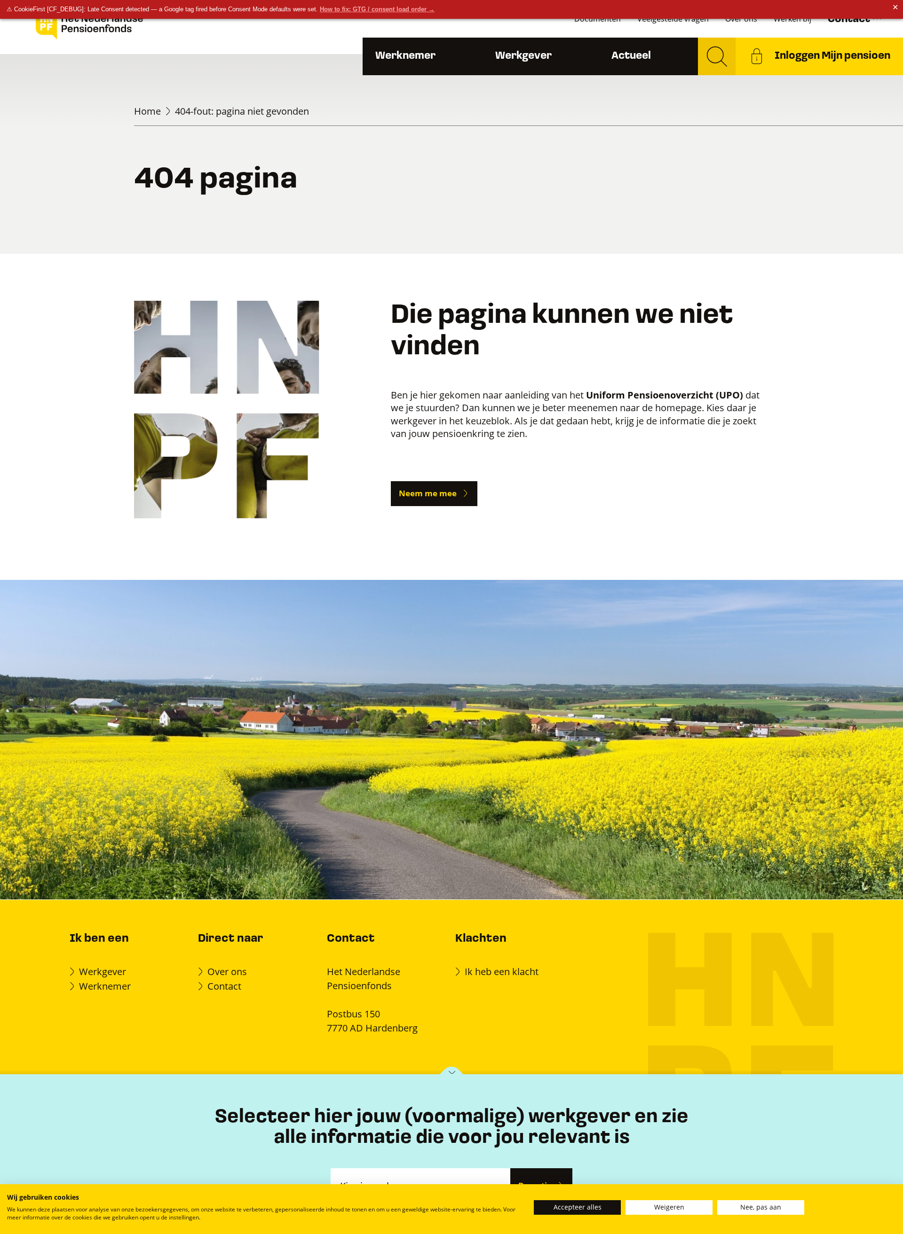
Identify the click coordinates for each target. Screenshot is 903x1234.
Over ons (227, 971)
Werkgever (523, 56)
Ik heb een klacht (502, 971)
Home (147, 111)
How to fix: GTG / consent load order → (377, 9)
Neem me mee (428, 493)
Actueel (631, 56)
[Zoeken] (717, 56)
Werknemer (405, 56)
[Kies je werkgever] (451, 1074)
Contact (224, 986)
